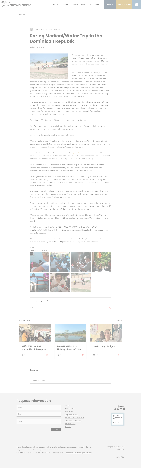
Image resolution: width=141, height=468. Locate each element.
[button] (110, 206)
